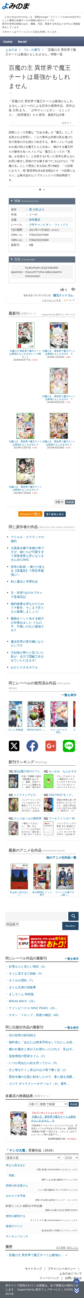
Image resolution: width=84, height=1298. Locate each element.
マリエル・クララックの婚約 (27, 539)
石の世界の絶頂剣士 (22, 1035)
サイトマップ (33, 1269)
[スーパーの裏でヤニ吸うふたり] (43, 887)
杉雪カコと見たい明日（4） (28, 966)
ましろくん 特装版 (21, 994)
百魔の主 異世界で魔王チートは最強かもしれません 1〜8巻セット (25, 353)
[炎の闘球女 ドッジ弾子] (21, 887)
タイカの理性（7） (22, 980)
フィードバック (49, 1278)
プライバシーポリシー (62, 1269)
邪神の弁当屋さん (17, 1185)
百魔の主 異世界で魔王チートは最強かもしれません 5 (58, 443)
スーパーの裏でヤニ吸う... (43, 893)
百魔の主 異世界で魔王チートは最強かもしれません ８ (53, 1118)
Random (70, 926)
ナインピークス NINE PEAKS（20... (33, 1008)
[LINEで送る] (69, 749)
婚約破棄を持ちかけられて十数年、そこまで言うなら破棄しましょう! (27, 607)
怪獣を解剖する (15, 1216)
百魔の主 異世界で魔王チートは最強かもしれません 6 (25, 443)
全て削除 (61, 1247)
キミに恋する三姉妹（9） (26, 973)
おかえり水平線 (15, 1196)
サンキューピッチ (17, 1236)
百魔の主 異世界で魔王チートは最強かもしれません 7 (58, 398)
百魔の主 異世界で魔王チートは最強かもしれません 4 (25, 488)
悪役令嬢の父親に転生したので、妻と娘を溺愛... (42, 1077)
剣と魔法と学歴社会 (24, 581)
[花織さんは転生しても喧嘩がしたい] (66, 887)
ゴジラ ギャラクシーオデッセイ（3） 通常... (39, 1083)
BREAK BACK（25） (22, 1001)
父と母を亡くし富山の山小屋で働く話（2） (38, 1070)
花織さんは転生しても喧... (66, 893)
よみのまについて (70, 1273)
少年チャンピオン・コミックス (48, 224)
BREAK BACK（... (19, 729)
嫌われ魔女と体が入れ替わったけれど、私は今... (42, 1049)
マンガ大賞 (17, 1150)
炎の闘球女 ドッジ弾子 (21, 893)
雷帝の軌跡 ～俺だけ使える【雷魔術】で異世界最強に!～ (28, 571)
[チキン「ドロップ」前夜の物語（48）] (65, 725)
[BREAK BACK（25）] (19, 725)
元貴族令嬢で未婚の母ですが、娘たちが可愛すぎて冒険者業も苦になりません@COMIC (27, 554)
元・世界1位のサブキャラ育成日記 (27, 595)
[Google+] (51, 749)
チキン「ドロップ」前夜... (65, 731)
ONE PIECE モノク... (61, 795)
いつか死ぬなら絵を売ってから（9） (34, 1063)
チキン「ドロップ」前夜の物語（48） (35, 1015)
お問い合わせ (73, 1278)
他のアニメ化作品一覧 (61, 857)
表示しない (73, 1247)
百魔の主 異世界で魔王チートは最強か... (36, 1255)
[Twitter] (14, 749)
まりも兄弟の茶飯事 (22, 987)
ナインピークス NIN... (42, 731)
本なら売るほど (15, 1165)
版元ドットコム (63, 295)
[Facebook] (32, 749)
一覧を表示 (68, 695)
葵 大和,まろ (36, 209)
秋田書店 (34, 219)
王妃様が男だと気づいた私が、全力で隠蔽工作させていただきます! (27, 656)
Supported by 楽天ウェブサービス (58, 314)
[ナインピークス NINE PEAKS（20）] (42, 725)
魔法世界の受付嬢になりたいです (27, 643)
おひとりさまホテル (24, 667)
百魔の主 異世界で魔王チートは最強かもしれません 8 (58, 352)
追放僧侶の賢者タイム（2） (28, 1056)
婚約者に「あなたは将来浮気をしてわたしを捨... (42, 1042)
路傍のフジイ (14, 1226)
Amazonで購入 (30, 514)
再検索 (70, 502)
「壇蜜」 (11, 1175)
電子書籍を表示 (55, 514)
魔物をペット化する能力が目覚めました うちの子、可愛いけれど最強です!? (27, 624)
